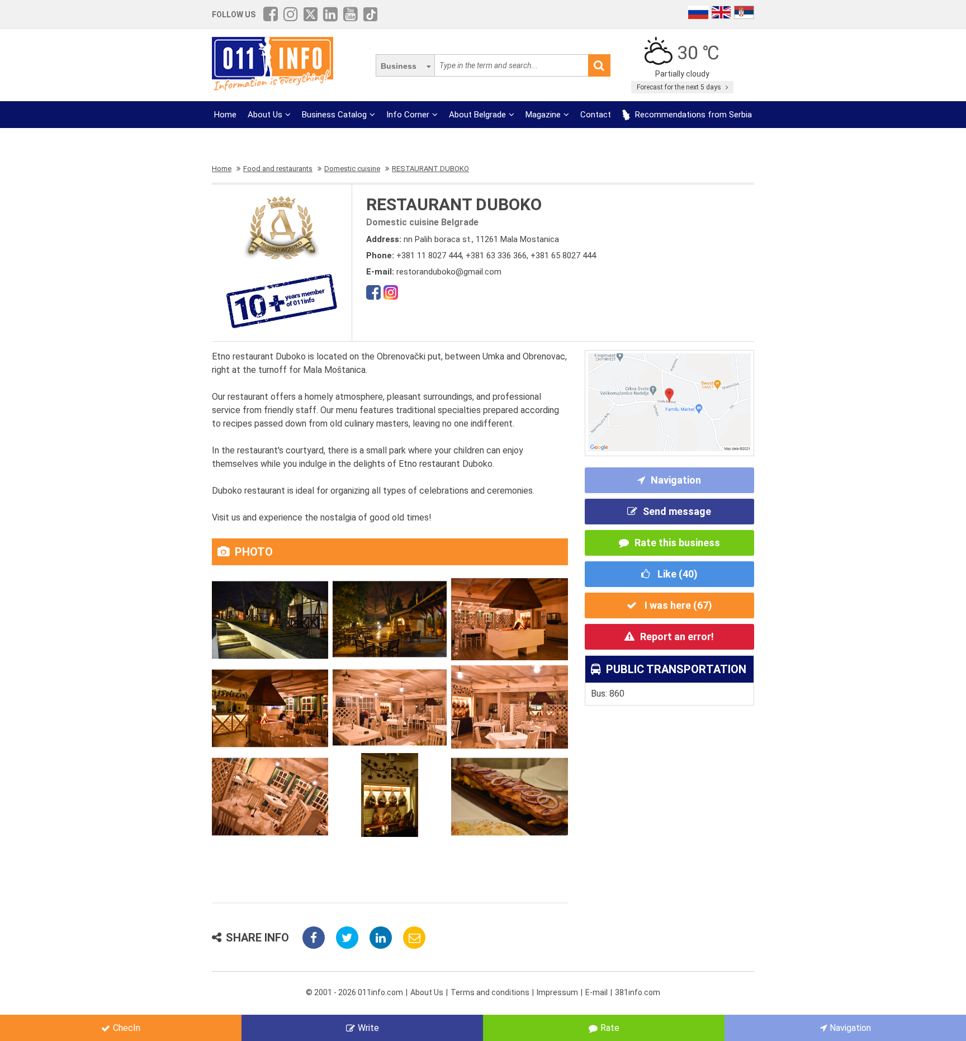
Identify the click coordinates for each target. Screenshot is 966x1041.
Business (398, 65)
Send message (677, 511)
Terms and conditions (490, 992)
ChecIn (126, 1028)
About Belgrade (477, 115)
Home (225, 115)
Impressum (557, 992)
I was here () (677, 605)
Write (368, 1028)
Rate (609, 1028)
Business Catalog (334, 115)
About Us (265, 115)
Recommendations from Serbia (692, 115)
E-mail (596, 992)
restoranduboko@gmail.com (448, 272)
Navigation (676, 480)
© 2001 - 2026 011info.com (354, 992)
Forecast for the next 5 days (680, 87)
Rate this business (677, 542)
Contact (595, 115)
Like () (676, 574)
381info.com (637, 992)
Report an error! (677, 636)
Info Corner (407, 115)
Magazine (543, 115)
